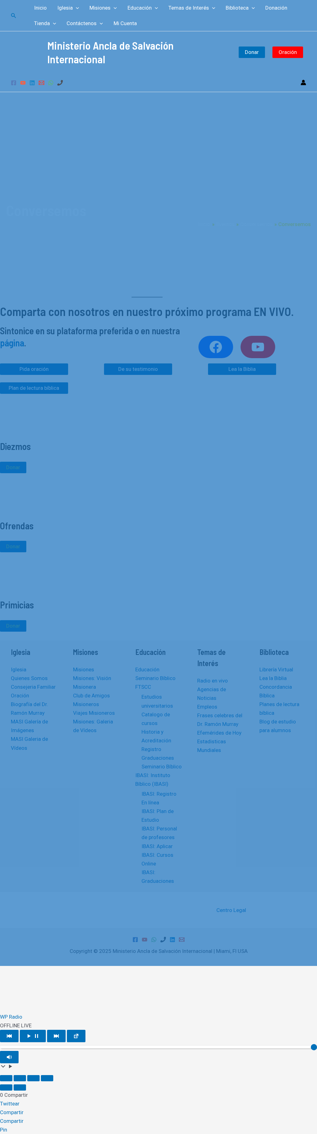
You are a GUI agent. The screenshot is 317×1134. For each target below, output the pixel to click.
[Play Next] (56, 1036)
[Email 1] (41, 83)
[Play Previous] (9, 1036)
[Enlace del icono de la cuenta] (303, 82)
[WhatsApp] (51, 83)
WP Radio (11, 1017)
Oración (288, 52)
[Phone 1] (60, 83)
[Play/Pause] (33, 1036)
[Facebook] (13, 83)
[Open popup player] (76, 1036)
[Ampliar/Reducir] (6, 1078)
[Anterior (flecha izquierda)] (6, 1087)
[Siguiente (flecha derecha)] (20, 1087)
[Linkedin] (32, 83)
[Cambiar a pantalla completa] (20, 1078)
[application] (76, 8)
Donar (252, 52)
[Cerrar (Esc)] (47, 1078)
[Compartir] (33, 1078)
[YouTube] (23, 83)
